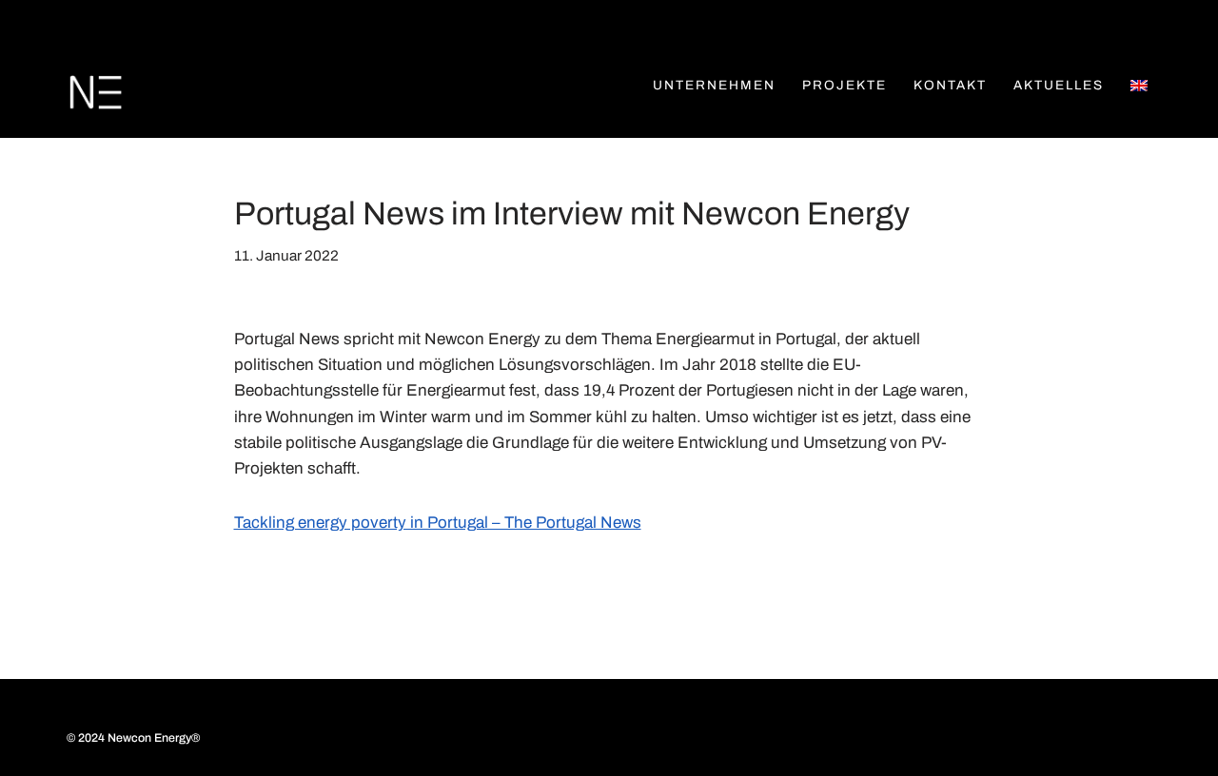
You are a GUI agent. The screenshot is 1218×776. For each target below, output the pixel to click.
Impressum (200, 723)
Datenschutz (314, 723)
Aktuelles (1058, 85)
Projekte (844, 85)
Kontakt (950, 85)
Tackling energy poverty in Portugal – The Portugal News (437, 523)
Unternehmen (714, 85)
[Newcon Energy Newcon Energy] (95, 92)
